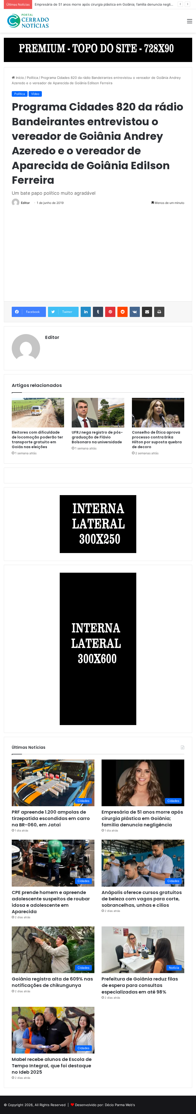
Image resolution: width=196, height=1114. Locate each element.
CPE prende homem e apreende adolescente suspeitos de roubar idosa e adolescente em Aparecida (51, 902)
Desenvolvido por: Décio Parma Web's (105, 1105)
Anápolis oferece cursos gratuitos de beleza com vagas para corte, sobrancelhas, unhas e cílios (142, 898)
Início (19, 78)
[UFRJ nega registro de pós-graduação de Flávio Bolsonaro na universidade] (98, 412)
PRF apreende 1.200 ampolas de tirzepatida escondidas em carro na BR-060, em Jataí (51, 818)
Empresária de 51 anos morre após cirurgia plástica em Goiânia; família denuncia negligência (108, 4)
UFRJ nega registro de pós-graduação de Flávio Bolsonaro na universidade (97, 437)
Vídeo (35, 94)
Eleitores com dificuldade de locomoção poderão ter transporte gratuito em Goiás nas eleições (37, 439)
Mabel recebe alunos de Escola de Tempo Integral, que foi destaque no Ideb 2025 (52, 1065)
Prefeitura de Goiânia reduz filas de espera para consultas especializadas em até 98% (140, 985)
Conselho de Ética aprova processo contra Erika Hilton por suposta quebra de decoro (157, 439)
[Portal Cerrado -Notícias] (28, 21)
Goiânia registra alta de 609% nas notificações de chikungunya (52, 982)
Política (32, 78)
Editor (25, 203)
